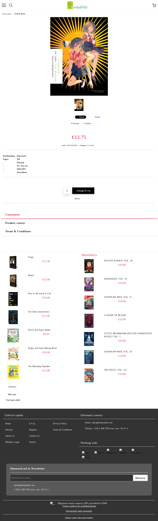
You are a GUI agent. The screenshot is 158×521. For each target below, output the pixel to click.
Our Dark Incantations (38, 312)
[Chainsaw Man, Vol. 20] (89, 357)
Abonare (12, 387)
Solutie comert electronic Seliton (79, 518)
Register (33, 430)
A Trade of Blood (115, 315)
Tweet (97, 117)
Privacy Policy (60, 423)
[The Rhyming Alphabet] (13, 372)
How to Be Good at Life (39, 293)
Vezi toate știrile (13, 400)
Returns (9, 430)
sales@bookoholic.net (102, 422)
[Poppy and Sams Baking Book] (13, 354)
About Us (9, 436)
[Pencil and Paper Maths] (13, 335)
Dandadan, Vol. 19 (115, 279)
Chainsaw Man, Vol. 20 (118, 352)
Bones (31, 275)
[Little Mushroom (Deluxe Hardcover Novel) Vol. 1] (89, 339)
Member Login (12, 442)
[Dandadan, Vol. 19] (89, 284)
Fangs (31, 257)
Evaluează (75, 123)
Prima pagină (6, 14)
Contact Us (34, 436)
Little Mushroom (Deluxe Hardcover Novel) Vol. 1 (128, 335)
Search (32, 442)
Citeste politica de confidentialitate (79, 506)
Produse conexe (15, 222)
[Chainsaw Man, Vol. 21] (89, 302)
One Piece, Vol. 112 (115, 370)
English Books (20, 14)
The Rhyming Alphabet (39, 366)
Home (8, 423)
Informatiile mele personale (79, 511)
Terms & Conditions (18, 231)
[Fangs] (13, 263)
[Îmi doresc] (152, 182)
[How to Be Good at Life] (13, 299)
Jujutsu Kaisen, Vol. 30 (118, 260)
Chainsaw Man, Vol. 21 (118, 297)
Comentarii (12, 214)
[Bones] (13, 281)
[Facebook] (84, 434)
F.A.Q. (32, 423)
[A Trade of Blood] (89, 321)
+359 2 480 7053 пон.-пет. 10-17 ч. (110, 428)
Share (81, 117)
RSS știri (12, 394)
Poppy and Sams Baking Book (42, 348)
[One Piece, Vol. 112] (89, 375)
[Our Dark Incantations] (13, 317)
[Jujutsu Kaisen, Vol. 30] (89, 266)
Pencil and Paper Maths (39, 330)
